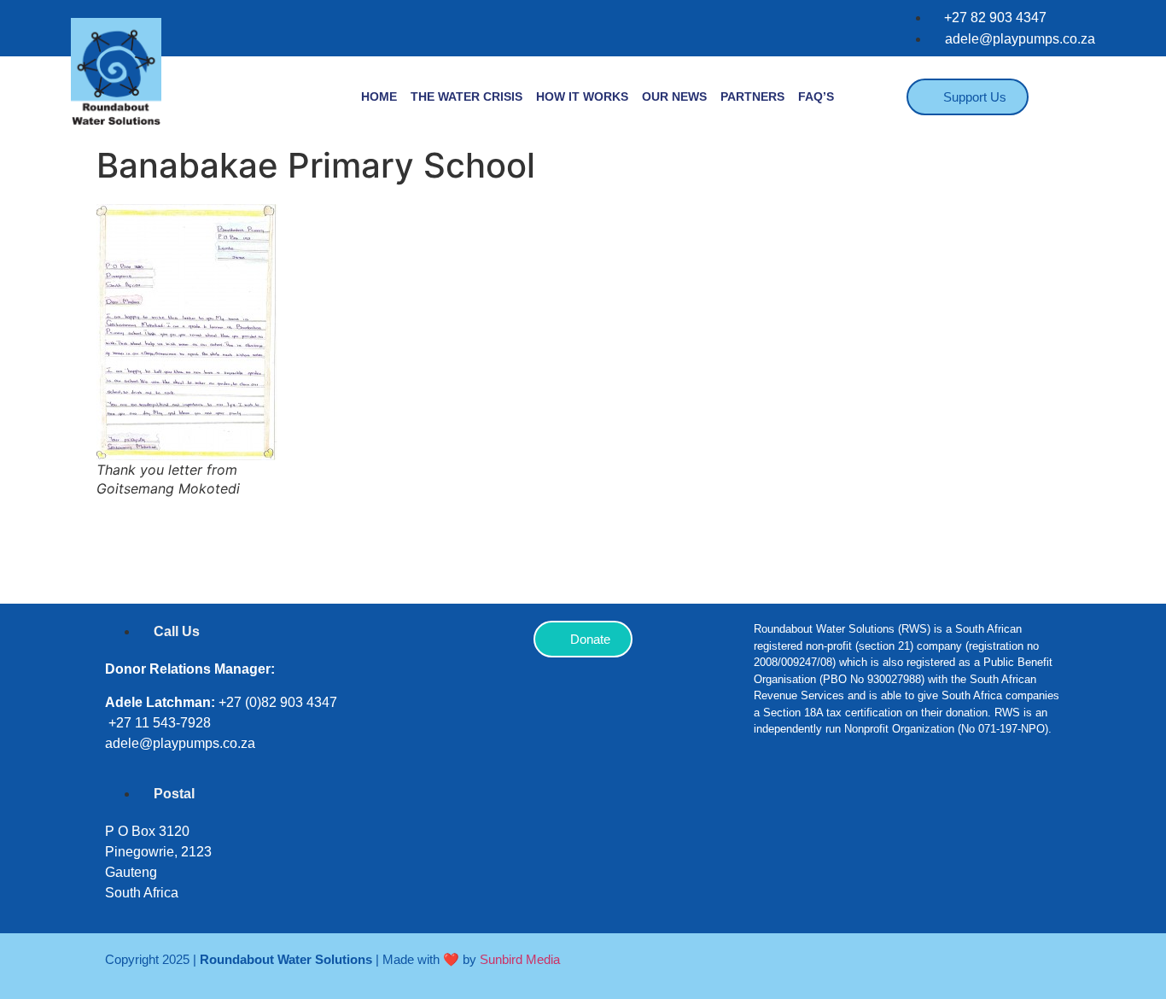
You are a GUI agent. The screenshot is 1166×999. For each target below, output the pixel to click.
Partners (752, 96)
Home (379, 96)
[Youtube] (928, 804)
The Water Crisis (466, 96)
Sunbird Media (520, 959)
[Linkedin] (877, 804)
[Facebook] (775, 804)
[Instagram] (826, 804)
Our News (674, 96)
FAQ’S (816, 96)
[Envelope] (980, 804)
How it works (582, 96)
